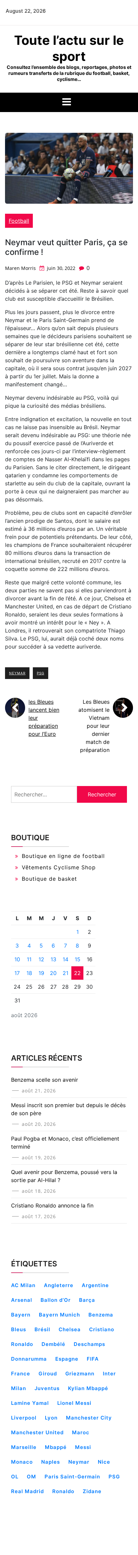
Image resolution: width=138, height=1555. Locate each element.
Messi (83, 1447)
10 (17, 959)
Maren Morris (20, 268)
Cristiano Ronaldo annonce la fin (52, 1205)
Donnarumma (29, 1359)
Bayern (20, 1314)
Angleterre (58, 1285)
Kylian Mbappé (88, 1388)
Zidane (92, 1491)
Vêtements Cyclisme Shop (59, 867)
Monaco (22, 1462)
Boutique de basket (49, 878)
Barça (87, 1300)
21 (65, 973)
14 (65, 959)
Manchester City (89, 1418)
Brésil (42, 1329)
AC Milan (23, 1285)
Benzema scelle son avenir (44, 1079)
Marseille (24, 1447)
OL (14, 1476)
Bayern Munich (59, 1314)
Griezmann (79, 1373)
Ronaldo (63, 1491)
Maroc (80, 1432)
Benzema (100, 1314)
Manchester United (37, 1432)
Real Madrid (27, 1491)
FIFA (93, 1359)
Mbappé (56, 1447)
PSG (40, 673)
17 (17, 973)
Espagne (66, 1359)
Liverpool (24, 1418)
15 (77, 959)
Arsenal (21, 1300)
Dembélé (53, 1344)
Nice (104, 1462)
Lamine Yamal (30, 1403)
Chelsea (70, 1329)
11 (29, 959)
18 (29, 973)
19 (41, 973)
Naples (50, 1462)
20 (53, 973)
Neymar (17, 673)
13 (53, 959)
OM (31, 1476)
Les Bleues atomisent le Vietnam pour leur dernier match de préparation (94, 725)
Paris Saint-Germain (72, 1476)
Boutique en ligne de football (63, 856)
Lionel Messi (74, 1403)
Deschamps (89, 1344)
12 (41, 959)
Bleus (18, 1329)
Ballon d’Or (56, 1300)
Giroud (48, 1373)
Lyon (51, 1418)
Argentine (95, 1285)
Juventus (47, 1388)
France (20, 1373)
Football (19, 220)
